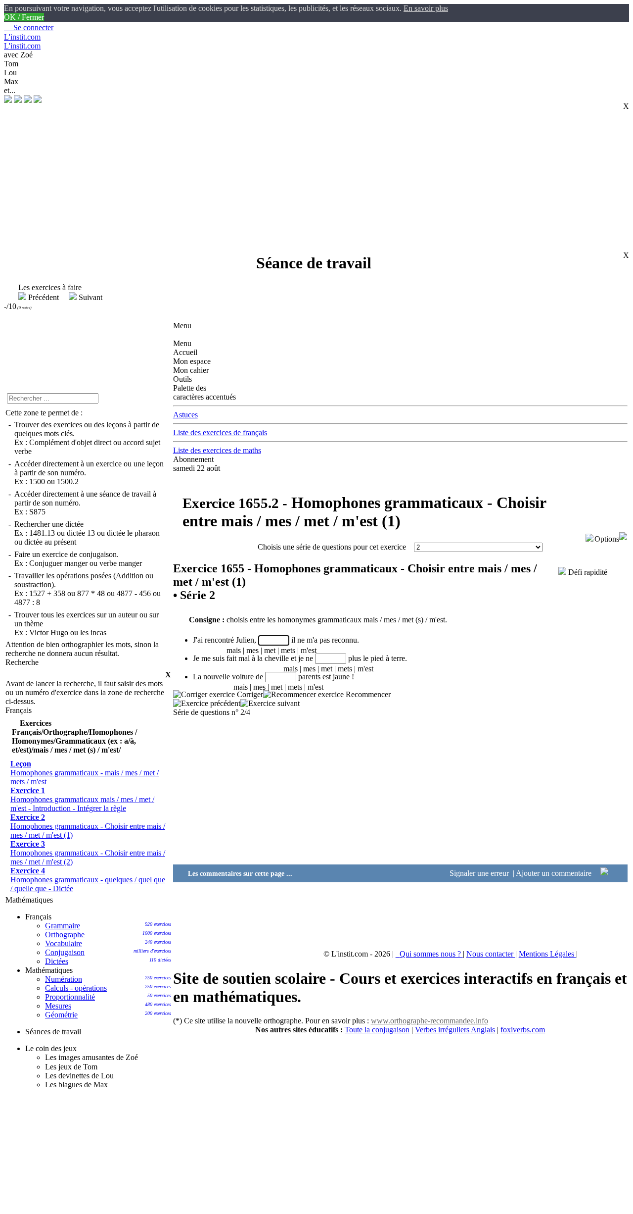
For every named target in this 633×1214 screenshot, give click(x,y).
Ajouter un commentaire (554, 873)
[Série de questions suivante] (270, 703)
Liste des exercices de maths (217, 450)
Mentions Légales (547, 954)
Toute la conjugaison (377, 1029)
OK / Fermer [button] (24, 17)
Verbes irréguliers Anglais (455, 1029)
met (269, 650)
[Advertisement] (310, 174)
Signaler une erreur (480, 873)
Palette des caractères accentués (204, 392)
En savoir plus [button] (426, 8)
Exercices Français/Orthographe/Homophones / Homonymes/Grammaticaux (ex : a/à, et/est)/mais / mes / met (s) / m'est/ (74, 736)
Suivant (89, 297)
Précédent (43, 297)
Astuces (185, 414)
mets (288, 650)
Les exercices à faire (45, 287)
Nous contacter (490, 954)
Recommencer (367, 694)
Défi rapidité (586, 572)
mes (252, 650)
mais (233, 650)
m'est (308, 650)
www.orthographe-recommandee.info (429, 1020)
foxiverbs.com (522, 1029)
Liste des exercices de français (220, 432)
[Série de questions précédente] (206, 703)
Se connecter (28, 27)
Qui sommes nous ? (431, 954)
